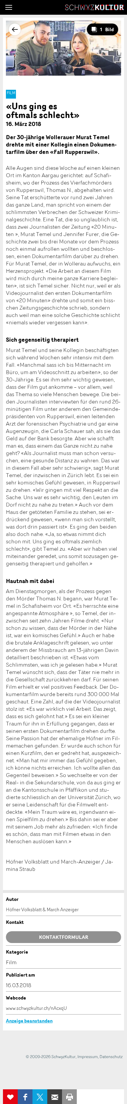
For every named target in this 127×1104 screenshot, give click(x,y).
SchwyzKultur (94, 7)
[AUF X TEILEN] (39, 1096)
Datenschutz (111, 1056)
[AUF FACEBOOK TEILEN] (25, 1096)
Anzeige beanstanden (29, 1020)
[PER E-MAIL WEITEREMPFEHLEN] (54, 1096)
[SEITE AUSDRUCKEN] (69, 1096)
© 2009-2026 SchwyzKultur (51, 1056)
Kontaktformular (63, 937)
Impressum (87, 1056)
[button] (8, 7)
